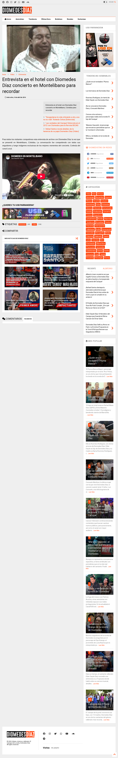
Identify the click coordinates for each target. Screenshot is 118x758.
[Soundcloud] (27, 2)
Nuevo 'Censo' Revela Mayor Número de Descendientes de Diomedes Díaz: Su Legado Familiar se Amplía (59, 278)
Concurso (89, 254)
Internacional (99, 226)
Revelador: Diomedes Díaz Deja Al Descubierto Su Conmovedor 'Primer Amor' (21, 303)
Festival (108, 222)
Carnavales (100, 247)
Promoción (90, 247)
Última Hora (45, 19)
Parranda (89, 226)
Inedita (106, 251)
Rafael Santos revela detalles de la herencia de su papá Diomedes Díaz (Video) (61, 130)
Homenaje (90, 197)
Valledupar (90, 229)
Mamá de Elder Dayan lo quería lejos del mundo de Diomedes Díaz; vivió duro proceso (99, 662)
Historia (89, 208)
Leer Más (109, 376)
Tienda (102, 254)
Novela (100, 219)
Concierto (106, 211)
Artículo (100, 194)
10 (90, 699)
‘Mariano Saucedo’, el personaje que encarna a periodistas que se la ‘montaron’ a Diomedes (99, 548)
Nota (94, 194)
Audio (98, 229)
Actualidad (100, 222)
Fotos (98, 204)
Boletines (58, 19)
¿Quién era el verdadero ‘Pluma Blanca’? (97, 360)
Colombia (95, 240)
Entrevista (22, 74)
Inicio (8, 19)
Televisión (97, 208)
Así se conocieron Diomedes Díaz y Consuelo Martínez (97, 473)
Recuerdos (99, 197)
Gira (102, 240)
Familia (89, 211)
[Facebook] (7, 2)
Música (89, 201)
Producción (97, 211)
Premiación (90, 243)
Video (12, 74)
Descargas (99, 258)
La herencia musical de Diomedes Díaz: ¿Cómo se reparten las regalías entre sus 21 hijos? (21, 257)
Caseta (106, 236)
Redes (108, 233)
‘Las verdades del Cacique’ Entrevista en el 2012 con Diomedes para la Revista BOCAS (61, 124)
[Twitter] (15, 2)
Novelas (70, 19)
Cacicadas (90, 233)
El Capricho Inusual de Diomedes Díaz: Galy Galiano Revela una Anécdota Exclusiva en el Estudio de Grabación (22, 278)
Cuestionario (91, 251)
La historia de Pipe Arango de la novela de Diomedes (98, 627)
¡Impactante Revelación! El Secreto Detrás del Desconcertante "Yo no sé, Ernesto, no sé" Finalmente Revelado (59, 301)
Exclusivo (104, 201)
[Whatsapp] (19, 2)
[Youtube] (23, 2)
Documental (106, 229)
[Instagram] (11, 2)
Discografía (100, 233)
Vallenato (98, 236)
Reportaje (108, 219)
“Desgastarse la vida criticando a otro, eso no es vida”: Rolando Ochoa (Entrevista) (61, 118)
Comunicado (107, 208)
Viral (96, 254)
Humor (99, 251)
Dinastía (96, 201)
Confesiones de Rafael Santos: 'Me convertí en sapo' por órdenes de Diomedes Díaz (59, 257)
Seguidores (98, 215)
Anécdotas (20, 19)
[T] (3, 2)
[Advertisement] (74, 10)
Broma (106, 258)
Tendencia (33, 19)
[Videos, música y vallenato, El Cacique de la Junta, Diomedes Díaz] (17, 12)
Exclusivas (82, 19)
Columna (89, 236)
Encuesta (89, 258)
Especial (108, 197)
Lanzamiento (91, 219)
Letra (88, 240)
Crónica (89, 215)
